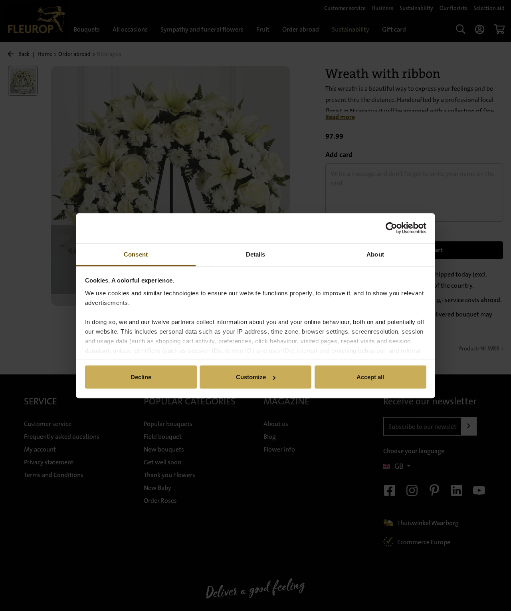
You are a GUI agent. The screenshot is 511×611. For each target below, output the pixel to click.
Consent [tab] (136, 254)
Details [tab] (255, 254)
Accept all (370, 377)
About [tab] (375, 254)
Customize (251, 377)
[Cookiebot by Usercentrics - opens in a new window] (391, 228)
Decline (141, 377)
